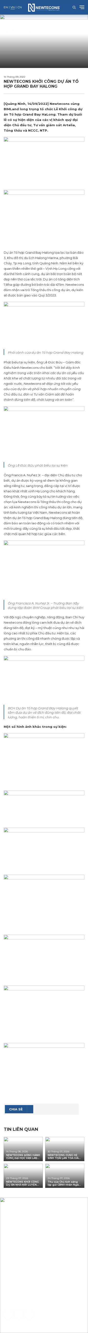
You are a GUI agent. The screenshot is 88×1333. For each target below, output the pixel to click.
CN (19, 7)
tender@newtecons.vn (52, 1286)
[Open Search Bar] (74, 7)
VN (13, 7)
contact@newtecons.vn (30, 1280)
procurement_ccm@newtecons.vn (46, 1302)
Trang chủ (10, 31)
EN (6, 7)
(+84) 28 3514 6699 (28, 1273)
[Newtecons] (44, 7)
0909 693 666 (32, 1298)
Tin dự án (26, 31)
